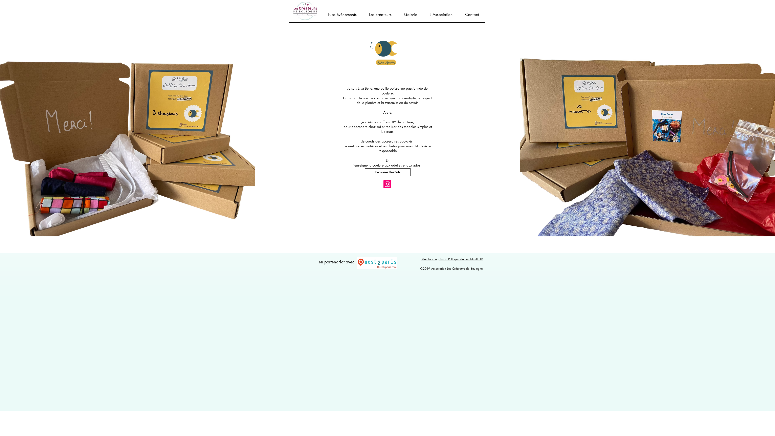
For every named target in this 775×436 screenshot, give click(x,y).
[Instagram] (387, 184)
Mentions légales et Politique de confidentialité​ (452, 259)
